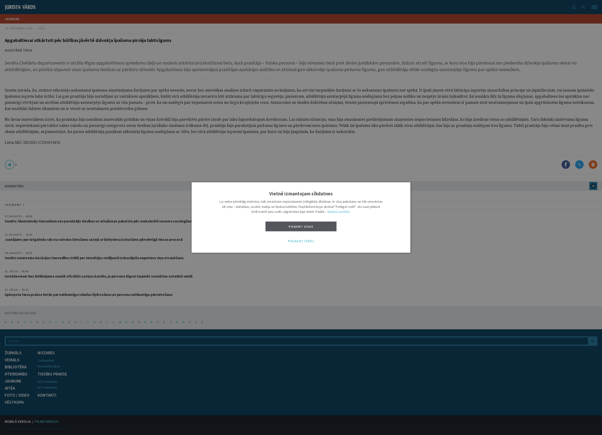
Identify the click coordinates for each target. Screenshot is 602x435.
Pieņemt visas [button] (301, 226)
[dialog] (301, 217)
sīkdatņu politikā (338, 212)
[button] (301, 241)
